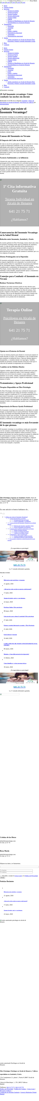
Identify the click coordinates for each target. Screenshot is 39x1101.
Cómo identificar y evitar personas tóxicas (15, 663)
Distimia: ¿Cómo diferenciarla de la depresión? (16, 654)
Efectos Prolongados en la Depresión (22, 527)
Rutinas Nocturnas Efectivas (20, 530)
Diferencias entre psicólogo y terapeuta (14, 580)
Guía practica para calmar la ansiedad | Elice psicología (19, 616)
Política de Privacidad (31, 876)
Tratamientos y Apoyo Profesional (18, 534)
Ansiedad (24, 101)
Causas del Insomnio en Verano (18, 518)
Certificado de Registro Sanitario (10, 1092)
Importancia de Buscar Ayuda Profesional (23, 537)
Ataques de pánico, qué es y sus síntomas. (14, 598)
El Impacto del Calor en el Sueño (21, 520)
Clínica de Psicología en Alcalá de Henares (17, 101)
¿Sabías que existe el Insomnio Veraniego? (16, 517)
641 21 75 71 (11, 1087)
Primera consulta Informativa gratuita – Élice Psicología (19, 625)
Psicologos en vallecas (26, 102)
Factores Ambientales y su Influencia (22, 521)
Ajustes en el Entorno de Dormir (21, 531)
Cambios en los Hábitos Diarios (21, 533)
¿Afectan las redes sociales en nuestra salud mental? (17, 589)
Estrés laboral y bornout (10, 634)
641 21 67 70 (20, 1087)
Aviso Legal (18, 876)
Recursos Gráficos (5, 1090)
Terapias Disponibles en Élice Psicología (23, 536)
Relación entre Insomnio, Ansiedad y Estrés (24, 526)
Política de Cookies (20, 1089)
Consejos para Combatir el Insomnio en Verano (22, 528)
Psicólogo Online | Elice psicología (13, 607)
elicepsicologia (4, 104)
